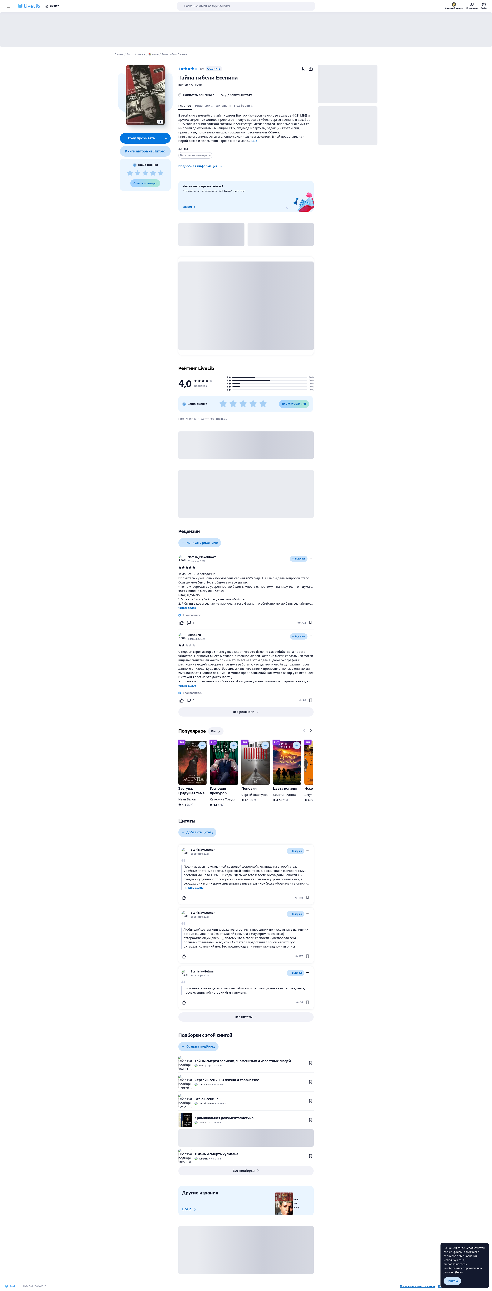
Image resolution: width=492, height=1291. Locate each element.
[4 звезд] (153, 173)
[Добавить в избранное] (304, 69)
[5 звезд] (161, 173)
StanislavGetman (203, 850)
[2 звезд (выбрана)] (185, 68)
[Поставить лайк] (181, 622)
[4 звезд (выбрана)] (192, 68)
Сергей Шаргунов (254, 795)
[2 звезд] (138, 173)
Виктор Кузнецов (190, 84)
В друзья (300, 558)
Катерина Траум (222, 799)
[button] (145, 95)
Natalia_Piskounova (202, 557)
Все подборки (244, 1171)
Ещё (254, 141)
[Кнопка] (304, 730)
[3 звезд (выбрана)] (189, 68)
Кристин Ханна (284, 795)
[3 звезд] (145, 173)
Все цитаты (244, 1017)
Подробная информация (198, 166)
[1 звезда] (130, 173)
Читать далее (187, 608)
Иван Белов (187, 799)
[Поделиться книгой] (311, 69)
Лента (54, 6)
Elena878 (194, 635)
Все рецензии (243, 712)
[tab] (185, 106)
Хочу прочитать (141, 138)
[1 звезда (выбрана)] (182, 68)
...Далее (458, 1272)
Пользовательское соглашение (417, 1286)
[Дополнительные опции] (166, 138)
